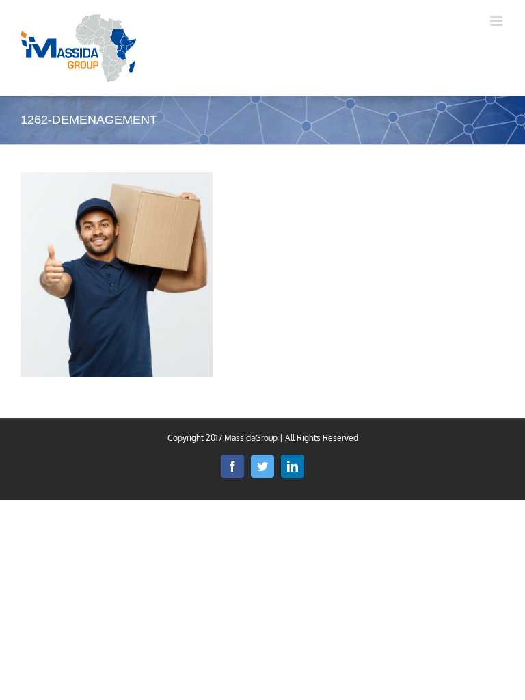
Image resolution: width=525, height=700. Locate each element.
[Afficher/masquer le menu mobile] (497, 21)
